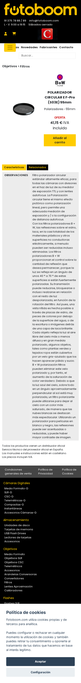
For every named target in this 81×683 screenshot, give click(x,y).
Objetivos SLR (13, 558)
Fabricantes (48, 47)
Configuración (40, 672)
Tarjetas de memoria (18, 529)
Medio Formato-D (16, 488)
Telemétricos (13, 566)
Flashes (8, 598)
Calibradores (13, 590)
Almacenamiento (16, 520)
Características (14, 167)
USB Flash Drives (15, 533)
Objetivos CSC (14, 562)
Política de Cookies (69, 472)
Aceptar (40, 661)
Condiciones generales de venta (18, 472)
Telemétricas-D (15, 500)
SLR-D (8, 492)
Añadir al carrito (60, 140)
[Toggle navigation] (10, 47)
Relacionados (37, 167)
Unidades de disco (17, 525)
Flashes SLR (12, 603)
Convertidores (14, 578)
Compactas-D (14, 505)
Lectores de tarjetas (17, 537)
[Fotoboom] (40, 9)
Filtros (25, 66)
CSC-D (9, 496)
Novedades (29, 47)
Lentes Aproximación (18, 586)
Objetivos (10, 549)
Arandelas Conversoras (20, 574)
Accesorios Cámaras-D (20, 513)
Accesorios (12, 541)
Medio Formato (14, 554)
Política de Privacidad (45, 472)
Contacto (66, 47)
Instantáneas (13, 508)
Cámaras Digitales (16, 483)
